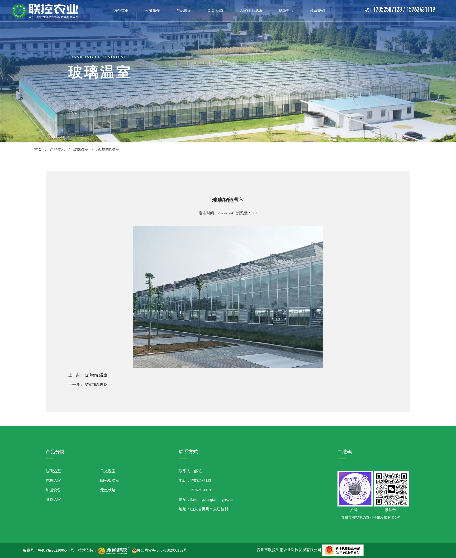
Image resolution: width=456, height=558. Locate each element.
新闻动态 (215, 11)
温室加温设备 (96, 385)
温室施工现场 (250, 11)
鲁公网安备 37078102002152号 (162, 550)
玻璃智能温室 (96, 375)
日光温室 (107, 471)
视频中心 (286, 11)
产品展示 (183, 11)
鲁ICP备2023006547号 (56, 550)
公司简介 (152, 11)
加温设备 (53, 490)
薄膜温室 (53, 499)
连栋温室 (53, 480)
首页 (38, 149)
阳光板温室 (109, 480)
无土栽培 (107, 490)
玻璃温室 (80, 149)
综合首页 (120, 11)
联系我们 (317, 11)
